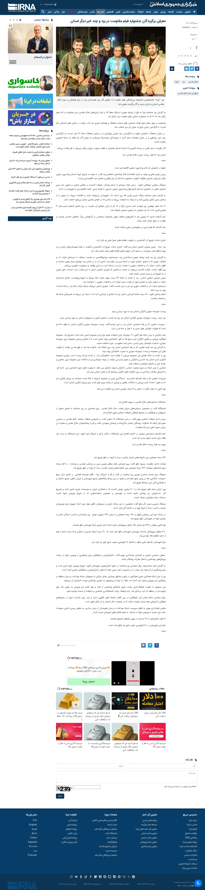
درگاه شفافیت (191, 851)
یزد (193, 38)
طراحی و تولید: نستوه (185, 885)
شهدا (177, 81)
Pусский (33, 846)
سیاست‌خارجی (129, 12)
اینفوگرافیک (112, 842)
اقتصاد (171, 12)
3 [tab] (14, 20)
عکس (92, 12)
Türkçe (33, 838)
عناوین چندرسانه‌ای (149, 846)
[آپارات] (119, 877)
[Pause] (114, 683)
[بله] (114, 877)
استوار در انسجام (42, 57)
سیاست (179, 12)
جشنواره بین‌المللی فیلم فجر (106, 829)
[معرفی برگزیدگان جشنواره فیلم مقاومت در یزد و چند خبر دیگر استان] (111, 61)
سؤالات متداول (191, 833)
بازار (63, 12)
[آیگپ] (110, 877)
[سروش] (100, 877)
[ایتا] (105, 877)
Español (32, 842)
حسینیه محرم (111, 851)
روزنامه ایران (72, 825)
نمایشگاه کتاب (111, 833)
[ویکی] (76, 877)
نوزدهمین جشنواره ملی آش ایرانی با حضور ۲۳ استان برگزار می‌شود (29, 170)
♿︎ (198, 883)
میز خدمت (192, 859)
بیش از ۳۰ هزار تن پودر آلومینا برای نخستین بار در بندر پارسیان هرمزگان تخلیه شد (30, 209)
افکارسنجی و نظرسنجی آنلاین (104, 820)
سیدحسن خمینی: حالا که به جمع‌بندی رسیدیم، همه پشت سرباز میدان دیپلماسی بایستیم (29, 137)
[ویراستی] (95, 877)
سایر (49, 12)
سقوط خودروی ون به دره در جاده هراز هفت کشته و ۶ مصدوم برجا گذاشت (29, 192)
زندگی (56, 12)
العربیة (34, 829)
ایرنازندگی (72, 820)
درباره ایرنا (193, 820)
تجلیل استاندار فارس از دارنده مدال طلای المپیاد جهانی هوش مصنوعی (31, 154)
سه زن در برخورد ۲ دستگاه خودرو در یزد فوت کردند (30, 177)
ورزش (163, 12)
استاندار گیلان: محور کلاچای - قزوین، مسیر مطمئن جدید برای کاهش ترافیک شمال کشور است (30, 145)
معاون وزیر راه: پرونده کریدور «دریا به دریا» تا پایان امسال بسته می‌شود (29, 162)
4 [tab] (10, 20)
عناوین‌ (187, 12)
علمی (118, 12)
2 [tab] (17, 20)
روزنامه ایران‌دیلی (70, 838)
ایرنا (173, 4)
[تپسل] (68, 658)
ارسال (60, 796)
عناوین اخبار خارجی (149, 838)
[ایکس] (129, 877)
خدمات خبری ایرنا (189, 868)
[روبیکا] (124, 877)
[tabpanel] (30, 44)
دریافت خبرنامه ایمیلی (187, 864)
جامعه (148, 12)
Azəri (34, 833)
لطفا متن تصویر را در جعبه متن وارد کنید (180, 786)
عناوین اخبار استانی (149, 833)
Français (32, 855)
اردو (35, 851)
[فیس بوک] (91, 877)
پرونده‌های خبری (150, 820)
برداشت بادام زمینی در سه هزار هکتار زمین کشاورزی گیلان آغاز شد (29, 184)
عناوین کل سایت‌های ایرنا (146, 829)
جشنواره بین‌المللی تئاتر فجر (106, 855)
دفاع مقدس (193, 81)
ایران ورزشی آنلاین (69, 842)
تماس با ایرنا (192, 825)
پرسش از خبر (111, 838)
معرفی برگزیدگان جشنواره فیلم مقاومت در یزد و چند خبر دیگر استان (118, 21)
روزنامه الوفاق (71, 829)
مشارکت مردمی (190, 855)
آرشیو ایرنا (193, 829)
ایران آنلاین (72, 833)
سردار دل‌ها (112, 825)
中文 (35, 820)
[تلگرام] (134, 877)
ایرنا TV (70, 12)
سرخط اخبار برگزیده (149, 825)
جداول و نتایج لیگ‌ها (108, 846)
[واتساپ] (71, 877)
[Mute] (119, 683)
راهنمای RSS (191, 838)
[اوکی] (81, 877)
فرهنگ (140, 12)
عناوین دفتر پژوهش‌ (148, 842)
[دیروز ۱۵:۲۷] (30, 38)
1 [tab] (20, 20)
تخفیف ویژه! (89, 682)
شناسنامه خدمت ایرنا (188, 846)
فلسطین (110, 12)
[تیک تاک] (86, 877)
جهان (155, 12)
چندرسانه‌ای (82, 12)
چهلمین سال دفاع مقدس (188, 93)
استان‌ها (100, 12)
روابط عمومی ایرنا (190, 842)
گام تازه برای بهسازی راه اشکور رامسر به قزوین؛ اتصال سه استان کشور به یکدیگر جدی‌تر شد (31, 201)
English (33, 825)
